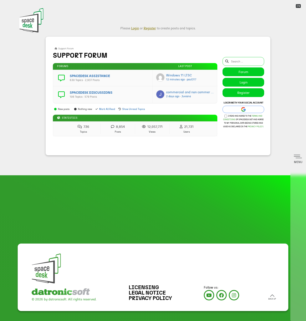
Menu (298, 162)
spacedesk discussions (91, 92)
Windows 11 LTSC (179, 75)
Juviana (186, 96)
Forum (243, 72)
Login (244, 82)
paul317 (191, 79)
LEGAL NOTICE (147, 293)
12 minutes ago (175, 79)
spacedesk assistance (90, 76)
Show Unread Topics (133, 109)
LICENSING (144, 287)
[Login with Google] (243, 109)
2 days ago (172, 96)
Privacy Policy (255, 127)
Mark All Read (107, 109)
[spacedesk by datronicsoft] (31, 16)
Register (243, 93)
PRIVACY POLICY (150, 298)
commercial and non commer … (190, 92)
